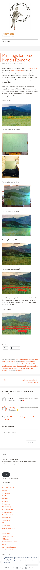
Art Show (5, 498)
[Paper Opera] (20, 16)
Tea (4, 380)
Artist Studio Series (8, 515)
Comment (31, 442)
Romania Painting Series (9, 542)
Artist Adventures (7, 509)
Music (4, 531)
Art (16, 359)
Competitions (6, 520)
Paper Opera (8, 33)
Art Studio (5, 501)
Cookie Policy (6, 562)
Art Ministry (21, 359)
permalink (19, 370)
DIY (3, 523)
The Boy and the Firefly (9, 547)
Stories (13, 361)
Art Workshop (6, 507)
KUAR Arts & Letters (8, 528)
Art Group (5, 490)
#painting (29, 364)
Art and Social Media (8, 488)
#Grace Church (16, 364)
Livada (13, 80)
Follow (6, 475)
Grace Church (32, 68)
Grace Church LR (17, 366)
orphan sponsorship (19, 368)
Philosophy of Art (7, 536)
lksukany (20, 63)
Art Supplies (6, 504)
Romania (4, 370)
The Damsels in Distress (9, 550)
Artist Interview (7, 512)
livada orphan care (28, 366)
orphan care (9, 368)
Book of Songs (6, 517)
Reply (36, 398)
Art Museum (6, 496)
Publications (5, 539)
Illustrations (6, 525)
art (33, 364)
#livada (23, 364)
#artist (23, 361)
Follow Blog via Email (10, 459)
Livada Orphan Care (17, 70)
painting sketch (30, 368)
